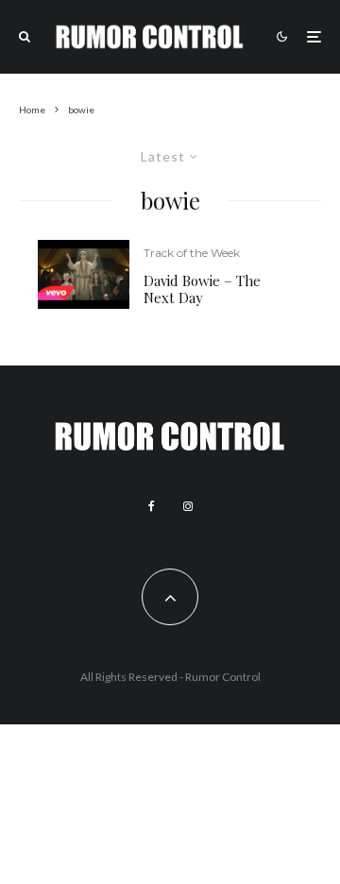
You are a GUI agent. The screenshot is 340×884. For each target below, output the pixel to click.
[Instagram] (188, 506)
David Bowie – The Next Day (202, 289)
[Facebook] (151, 506)
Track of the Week (192, 253)
